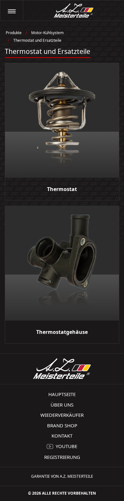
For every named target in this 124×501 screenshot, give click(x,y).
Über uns (62, 405)
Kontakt (62, 435)
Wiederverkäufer (62, 415)
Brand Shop (62, 425)
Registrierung (62, 457)
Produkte (14, 32)
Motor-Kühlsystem (47, 32)
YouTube (66, 446)
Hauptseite (62, 394)
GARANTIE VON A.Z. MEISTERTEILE (62, 476)
